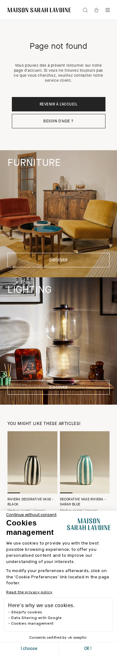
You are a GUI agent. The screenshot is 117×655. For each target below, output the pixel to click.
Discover (58, 260)
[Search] (85, 10)
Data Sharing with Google (36, 618)
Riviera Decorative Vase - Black (30, 502)
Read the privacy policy (29, 592)
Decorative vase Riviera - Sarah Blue (83, 502)
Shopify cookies (26, 612)
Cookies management (32, 623)
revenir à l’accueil (58, 104)
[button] (107, 10)
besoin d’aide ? (58, 121)
